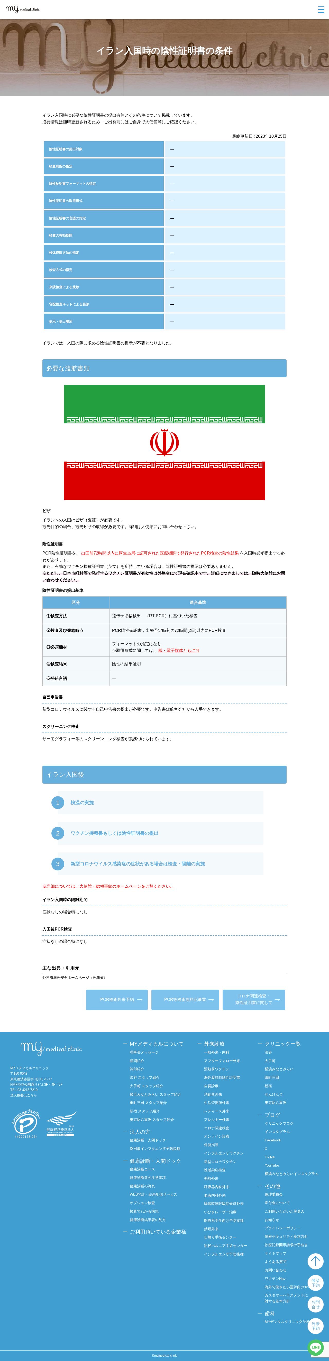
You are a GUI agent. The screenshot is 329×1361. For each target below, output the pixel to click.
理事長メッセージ (144, 1052)
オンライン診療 (216, 1136)
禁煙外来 (211, 1229)
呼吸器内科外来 (216, 1187)
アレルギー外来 (216, 1120)
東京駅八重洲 (275, 1103)
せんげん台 (274, 1094)
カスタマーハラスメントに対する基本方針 (286, 1298)
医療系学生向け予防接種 (224, 1220)
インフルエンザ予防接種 (224, 1254)
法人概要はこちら (23, 1095)
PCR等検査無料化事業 (185, 999)
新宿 (268, 1086)
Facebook (273, 1140)
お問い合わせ (275, 1270)
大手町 (270, 1061)
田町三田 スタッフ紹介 (148, 1103)
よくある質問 (275, 1262)
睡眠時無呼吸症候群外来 (224, 1204)
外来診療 (214, 1044)
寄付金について (277, 1203)
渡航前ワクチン (216, 1069)
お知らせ (272, 1220)
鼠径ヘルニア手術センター (225, 1246)
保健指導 (211, 1145)
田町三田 (272, 1077)
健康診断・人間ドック (148, 1140)
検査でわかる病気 (144, 1211)
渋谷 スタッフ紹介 (145, 1077)
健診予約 (316, 1283)
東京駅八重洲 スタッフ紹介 (152, 1120)
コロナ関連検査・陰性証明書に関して (253, 999)
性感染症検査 (215, 1170)
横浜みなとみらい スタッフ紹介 (155, 1094)
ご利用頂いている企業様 (158, 1232)
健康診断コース (142, 1169)
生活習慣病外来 (216, 1103)
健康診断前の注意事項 (148, 1178)
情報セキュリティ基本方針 (286, 1236)
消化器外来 (213, 1094)
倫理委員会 (274, 1194)
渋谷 (268, 1052)
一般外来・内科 (216, 1052)
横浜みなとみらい (279, 1069)
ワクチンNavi (275, 1278)
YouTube (272, 1165)
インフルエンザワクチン (224, 1153)
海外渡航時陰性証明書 (222, 1077)
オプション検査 (142, 1203)
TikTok (270, 1157)
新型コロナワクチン (220, 1162)
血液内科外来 (215, 1195)
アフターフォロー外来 (222, 1061)
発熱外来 (211, 1178)
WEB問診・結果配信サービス (153, 1194)
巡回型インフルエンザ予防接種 (155, 1149)
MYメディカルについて (157, 1044)
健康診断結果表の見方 (148, 1220)
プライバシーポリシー (283, 1228)
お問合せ (316, 1304)
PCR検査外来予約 (117, 999)
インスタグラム (277, 1132)
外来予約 (316, 1326)
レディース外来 (216, 1111)
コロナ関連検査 (216, 1128)
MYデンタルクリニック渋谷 (287, 1322)
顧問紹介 (137, 1061)
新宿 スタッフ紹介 (145, 1111)
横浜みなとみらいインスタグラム (292, 1174)
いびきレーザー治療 (220, 1212)
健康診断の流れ (142, 1186)
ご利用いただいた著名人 (284, 1211)
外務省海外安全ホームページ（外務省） (74, 977)
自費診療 (211, 1086)
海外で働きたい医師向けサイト (290, 1287)
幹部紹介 (137, 1069)
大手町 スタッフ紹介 (146, 1086)
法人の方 (140, 1132)
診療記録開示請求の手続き (286, 1245)
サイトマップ (275, 1253)
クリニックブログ (279, 1123)
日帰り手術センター (220, 1237)
